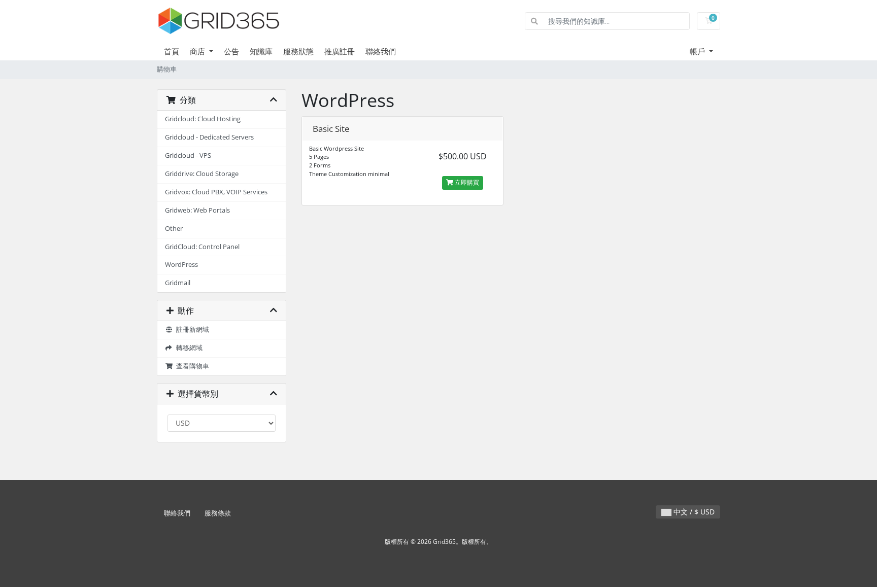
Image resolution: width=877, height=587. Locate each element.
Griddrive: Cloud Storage (202, 173)
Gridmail (177, 283)
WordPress (181, 264)
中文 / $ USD (693, 511)
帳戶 (698, 51)
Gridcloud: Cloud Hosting (203, 119)
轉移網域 (188, 347)
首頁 (171, 51)
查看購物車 (191, 366)
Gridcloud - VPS (188, 155)
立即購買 (466, 182)
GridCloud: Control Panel (202, 247)
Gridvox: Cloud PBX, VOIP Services (216, 192)
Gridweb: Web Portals (197, 210)
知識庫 (261, 51)
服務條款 (218, 513)
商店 (198, 51)
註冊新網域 (191, 329)
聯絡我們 (380, 51)
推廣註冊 (339, 51)
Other (174, 228)
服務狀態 (298, 51)
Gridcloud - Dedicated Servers (209, 137)
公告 (231, 51)
